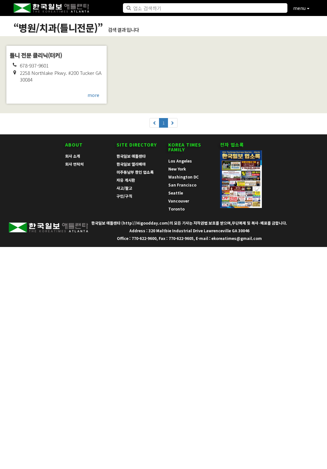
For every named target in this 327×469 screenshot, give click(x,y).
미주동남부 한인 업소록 (135, 172)
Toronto (176, 208)
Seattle (175, 192)
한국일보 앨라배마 (131, 164)
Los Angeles (180, 160)
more (93, 95)
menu (300, 8)
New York (177, 168)
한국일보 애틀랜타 (131, 156)
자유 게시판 (126, 180)
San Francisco (182, 184)
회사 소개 (72, 156)
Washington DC (183, 176)
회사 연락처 (74, 164)
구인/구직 (124, 196)
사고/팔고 (124, 188)
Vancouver (178, 200)
